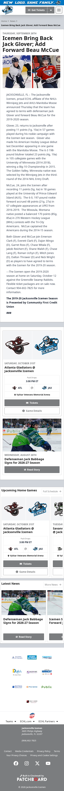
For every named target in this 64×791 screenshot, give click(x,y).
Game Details (34, 410)
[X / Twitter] (37, 763)
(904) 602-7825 (29, 740)
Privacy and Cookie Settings (44, 755)
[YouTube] (48, 763)
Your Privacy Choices (16, 755)
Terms (57, 751)
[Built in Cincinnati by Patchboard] (32, 778)
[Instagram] (26, 763)
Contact (8, 751)
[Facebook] (16, 763)
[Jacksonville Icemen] (7, 10)
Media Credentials (24, 751)
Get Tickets (38, 10)
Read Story (33, 469)
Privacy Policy (43, 751)
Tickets (34, 402)
